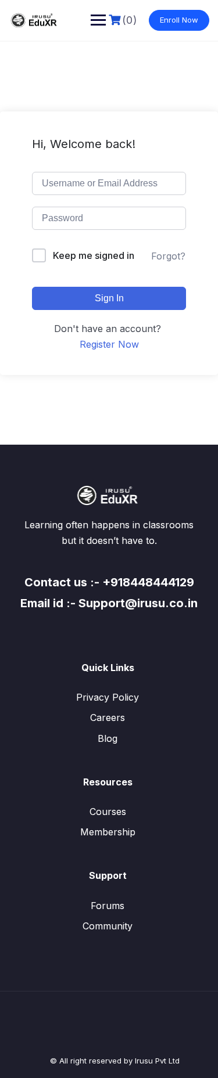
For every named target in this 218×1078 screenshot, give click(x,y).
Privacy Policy (107, 697)
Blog (107, 738)
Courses (108, 811)
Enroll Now (179, 19)
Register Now (109, 344)
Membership (107, 832)
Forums (107, 905)
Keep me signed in (93, 255)
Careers (107, 717)
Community (108, 926)
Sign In (109, 298)
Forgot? (168, 256)
